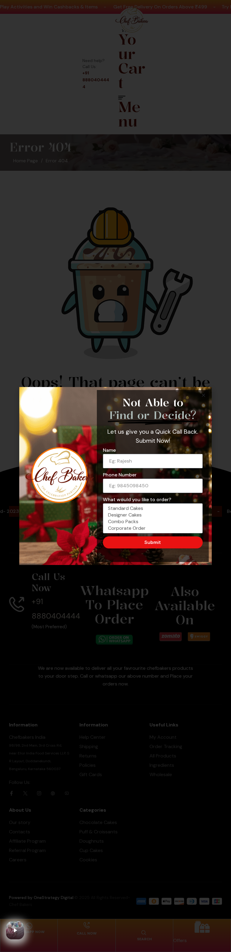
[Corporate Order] (151, 528)
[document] (115, 476)
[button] (203, 395)
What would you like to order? (137, 499)
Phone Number (120, 475)
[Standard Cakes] (151, 508)
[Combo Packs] (151, 521)
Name (109, 450)
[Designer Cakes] (151, 515)
